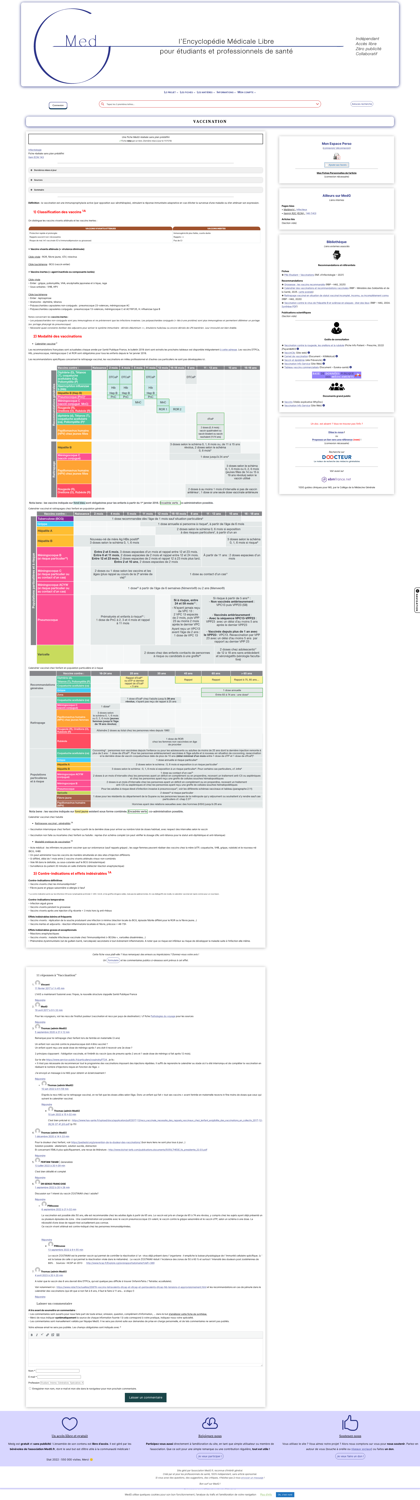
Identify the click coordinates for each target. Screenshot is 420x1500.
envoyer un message (252, 1477)
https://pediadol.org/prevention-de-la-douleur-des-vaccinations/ (106, 1142)
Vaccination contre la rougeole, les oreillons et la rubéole (314, 345)
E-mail (32, 1376)
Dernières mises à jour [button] (45, 170)
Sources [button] (38, 180)
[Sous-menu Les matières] (214, 92)
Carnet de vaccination (296, 356)
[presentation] (32, 1335)
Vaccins (288, 401)
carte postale (306, 291)
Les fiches (186, 92)
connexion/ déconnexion (337, 148)
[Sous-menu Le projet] (177, 92)
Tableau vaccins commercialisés (301, 367)
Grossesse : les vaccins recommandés (304, 284)
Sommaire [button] (39, 190)
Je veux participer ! (210, 1456)
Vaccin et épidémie (294, 360)
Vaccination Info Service (297, 363)
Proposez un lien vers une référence (332, 439)
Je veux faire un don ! (350, 1456)
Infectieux (301, 209)
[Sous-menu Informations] (235, 92)
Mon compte (245, 92)
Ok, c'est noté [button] (285, 1494)
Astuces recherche (362, 103)
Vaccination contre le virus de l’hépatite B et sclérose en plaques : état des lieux (327, 302)
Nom (31, 1370)
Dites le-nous (336, 432)
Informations (225, 92)
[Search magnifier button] (102, 104)
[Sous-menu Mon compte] (255, 92)
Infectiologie (35, 149)
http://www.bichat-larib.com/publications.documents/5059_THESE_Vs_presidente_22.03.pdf (157, 1149)
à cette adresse (228, 349)
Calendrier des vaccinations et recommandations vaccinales (316, 288)
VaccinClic (289, 352)
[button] (58, 106)
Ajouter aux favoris (338, 165)
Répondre (40, 1000)
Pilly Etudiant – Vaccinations (299, 274)
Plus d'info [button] (266, 1494)
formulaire (113, 960)
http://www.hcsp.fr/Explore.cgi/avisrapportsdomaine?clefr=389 (120, 1263)
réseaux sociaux (361, 1449)
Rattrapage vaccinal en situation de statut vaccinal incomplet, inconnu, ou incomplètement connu (336, 295)
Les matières (204, 92)
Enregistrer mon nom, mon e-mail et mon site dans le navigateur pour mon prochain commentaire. (84, 1388)
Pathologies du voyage (163, 1016)
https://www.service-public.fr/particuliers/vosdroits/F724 (76, 1059)
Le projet (170, 92)
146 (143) (311, 213)
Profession (34, 1382)
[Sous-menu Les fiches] (194, 92)
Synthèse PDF (289, 306)
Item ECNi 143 (36, 157)
